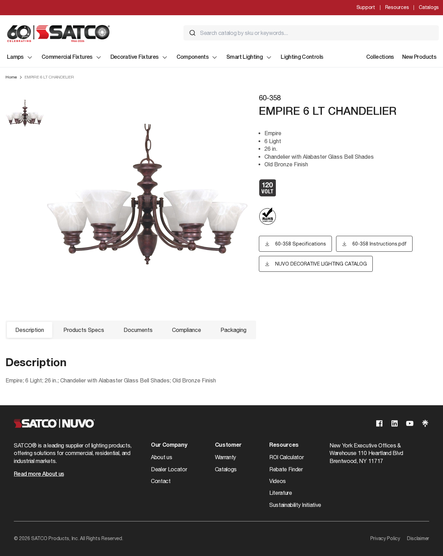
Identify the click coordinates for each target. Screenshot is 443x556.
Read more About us (39, 474)
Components (193, 57)
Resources (397, 7)
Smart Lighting (244, 57)
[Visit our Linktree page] (425, 423)
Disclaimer (418, 538)
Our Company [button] (169, 445)
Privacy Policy (385, 538)
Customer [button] (228, 445)
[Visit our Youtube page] (410, 423)
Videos (277, 481)
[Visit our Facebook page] (379, 423)
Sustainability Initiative (295, 505)
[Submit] (192, 33)
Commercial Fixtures (67, 57)
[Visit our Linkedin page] (394, 423)
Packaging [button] (233, 330)
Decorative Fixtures (134, 57)
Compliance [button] (186, 330)
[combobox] (311, 32)
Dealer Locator (169, 469)
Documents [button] (138, 330)
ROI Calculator (286, 457)
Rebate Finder (286, 469)
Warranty (225, 457)
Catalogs (429, 7)
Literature (280, 493)
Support (365, 7)
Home (11, 77)
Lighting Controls (302, 57)
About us (161, 457)
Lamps (15, 57)
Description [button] (29, 330)
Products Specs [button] (83, 330)
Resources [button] (284, 445)
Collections (380, 57)
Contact (161, 481)
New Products (419, 57)
